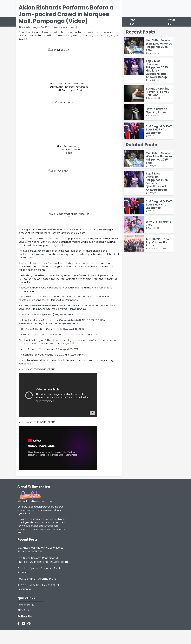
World (171, 22)
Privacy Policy (25, 605)
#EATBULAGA (78, 309)
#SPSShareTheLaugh (31, 323)
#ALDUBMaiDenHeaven (33, 305)
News (73, 27)
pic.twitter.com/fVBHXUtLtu (61, 323)
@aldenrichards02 (70, 320)
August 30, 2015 (74, 329)
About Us (23, 610)
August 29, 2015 (69, 349)
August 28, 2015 (64, 314)
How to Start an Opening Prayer (37, 578)
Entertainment (59, 27)
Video (132, 22)
